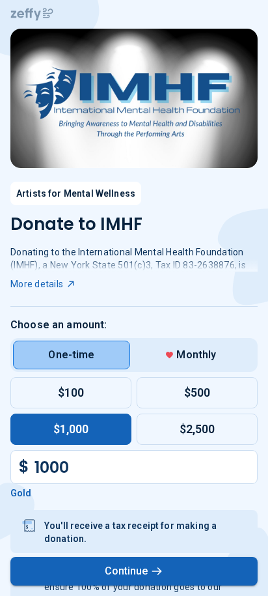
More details (36, 284)
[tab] (71, 355)
